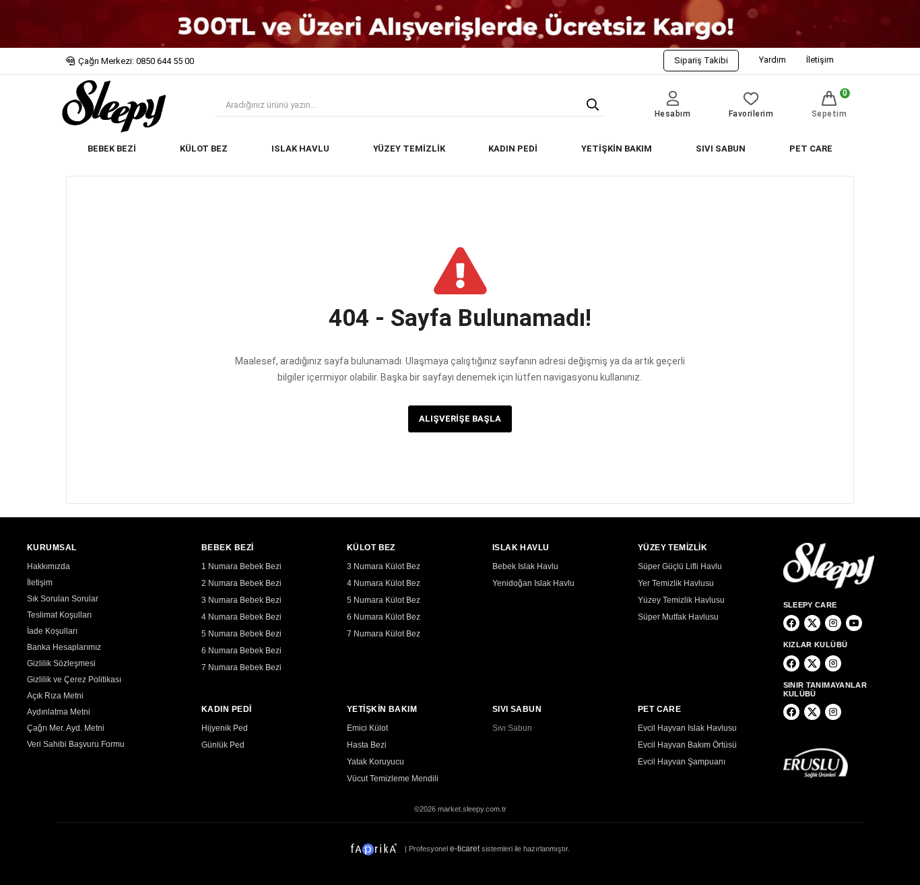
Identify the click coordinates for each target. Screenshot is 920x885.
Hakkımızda (48, 566)
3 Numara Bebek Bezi (241, 600)
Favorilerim (751, 114)
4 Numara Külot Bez (383, 583)
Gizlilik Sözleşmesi (61, 663)
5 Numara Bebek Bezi (241, 633)
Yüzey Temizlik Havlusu (681, 600)
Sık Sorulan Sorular (62, 598)
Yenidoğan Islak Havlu (533, 583)
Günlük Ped (222, 745)
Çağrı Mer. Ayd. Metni (65, 728)
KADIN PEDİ (512, 148)
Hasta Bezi (367, 745)
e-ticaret (465, 848)
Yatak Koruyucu (375, 761)
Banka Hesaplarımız (64, 647)
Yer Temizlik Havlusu (676, 583)
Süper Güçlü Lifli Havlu (680, 566)
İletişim (820, 60)
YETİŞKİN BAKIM (616, 148)
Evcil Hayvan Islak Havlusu (687, 728)
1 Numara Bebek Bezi (241, 566)
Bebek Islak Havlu (525, 566)
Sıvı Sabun (512, 728)
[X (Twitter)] (812, 623)
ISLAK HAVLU (300, 148)
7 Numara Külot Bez (383, 633)
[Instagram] (833, 623)
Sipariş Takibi (701, 60)
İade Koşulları (52, 631)
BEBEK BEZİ (112, 148)
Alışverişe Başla (460, 419)
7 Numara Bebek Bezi (241, 667)
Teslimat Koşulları (59, 615)
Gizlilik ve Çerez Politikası (74, 679)
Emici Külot (367, 728)
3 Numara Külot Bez (383, 566)
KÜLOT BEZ (204, 148)
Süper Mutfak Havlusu (678, 617)
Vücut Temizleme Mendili (392, 778)
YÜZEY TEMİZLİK (409, 148)
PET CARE (810, 148)
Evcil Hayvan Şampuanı (681, 761)
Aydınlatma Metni (58, 712)
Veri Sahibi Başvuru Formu (76, 744)
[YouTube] (854, 623)
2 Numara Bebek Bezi (241, 583)
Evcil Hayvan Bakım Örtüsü (687, 745)
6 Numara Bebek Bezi (241, 650)
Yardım (772, 60)
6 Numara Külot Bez (383, 617)
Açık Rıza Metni (55, 695)
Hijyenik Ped (224, 728)
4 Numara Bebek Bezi (241, 617)
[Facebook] (791, 623)
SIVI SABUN (721, 148)
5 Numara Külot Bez (383, 600)
